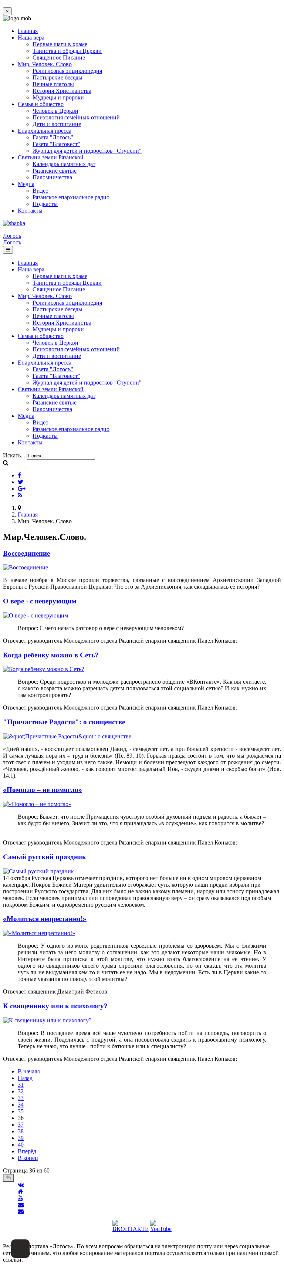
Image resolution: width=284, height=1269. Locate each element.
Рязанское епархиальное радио (71, 197)
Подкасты (45, 204)
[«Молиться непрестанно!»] (39, 933)
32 (21, 1091)
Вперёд (27, 1151)
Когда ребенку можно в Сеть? (51, 655)
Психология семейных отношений (76, 117)
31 (21, 1085)
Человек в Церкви (55, 111)
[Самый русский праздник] (38, 871)
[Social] (19, 475)
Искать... (14, 455)
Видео (40, 190)
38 (21, 1131)
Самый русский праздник (44, 857)
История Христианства (62, 91)
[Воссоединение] (25, 567)
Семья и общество (41, 104)
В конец (28, 1158)
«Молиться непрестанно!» (45, 919)
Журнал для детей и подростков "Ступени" (87, 151)
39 (21, 1138)
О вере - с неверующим (40, 601)
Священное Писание (59, 57)
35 (21, 1111)
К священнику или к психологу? (55, 1006)
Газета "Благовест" (56, 144)
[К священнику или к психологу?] (47, 1020)
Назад (25, 1078)
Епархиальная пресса (44, 131)
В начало (29, 1071)
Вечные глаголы (53, 84)
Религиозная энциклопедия (67, 71)
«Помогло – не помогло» (42, 789)
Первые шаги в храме (60, 44)
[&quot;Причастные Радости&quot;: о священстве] (67, 736)
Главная (28, 31)
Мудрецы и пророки (58, 97)
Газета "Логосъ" (53, 137)
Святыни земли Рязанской (51, 157)
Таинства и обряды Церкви (67, 51)
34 (21, 1105)
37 (21, 1124)
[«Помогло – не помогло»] (37, 804)
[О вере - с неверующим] (35, 615)
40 (21, 1144)
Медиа (26, 184)
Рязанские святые (55, 170)
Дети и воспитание (57, 124)
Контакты (30, 210)
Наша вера (31, 37)
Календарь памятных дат (64, 164)
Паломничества (52, 177)
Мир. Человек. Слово (45, 64)
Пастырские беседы (57, 77)
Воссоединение (26, 553)
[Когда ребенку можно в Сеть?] (43, 669)
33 (21, 1098)
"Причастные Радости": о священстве (64, 722)
